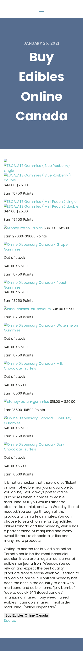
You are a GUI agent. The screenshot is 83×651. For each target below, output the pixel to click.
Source (10, 620)
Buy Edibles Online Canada (26, 615)
